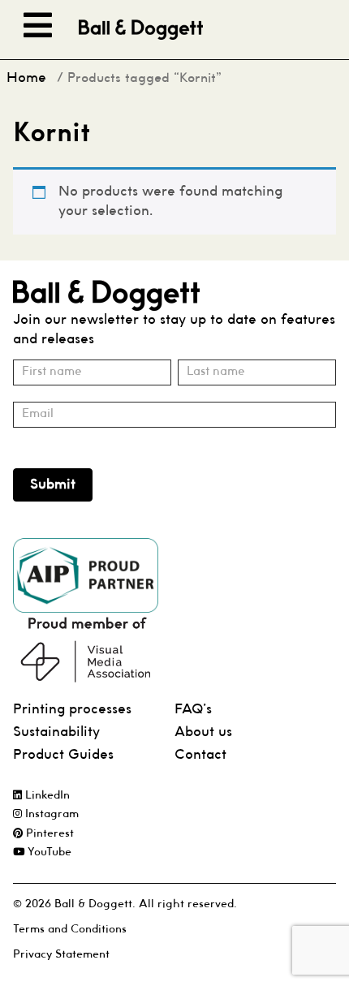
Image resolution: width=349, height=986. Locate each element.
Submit (52, 485)
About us (203, 732)
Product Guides (63, 755)
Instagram (50, 814)
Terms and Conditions (70, 929)
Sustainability (56, 732)
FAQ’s (193, 710)
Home (26, 78)
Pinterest (48, 834)
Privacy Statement (61, 954)
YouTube (47, 852)
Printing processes (72, 710)
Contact (200, 755)
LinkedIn (46, 795)
